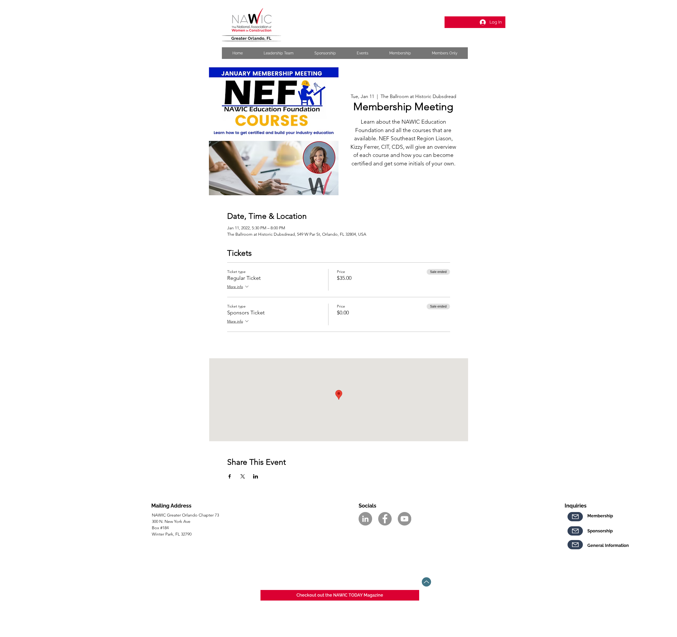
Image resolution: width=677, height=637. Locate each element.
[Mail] (575, 516)
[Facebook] (385, 519)
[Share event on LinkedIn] (255, 476)
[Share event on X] (242, 476)
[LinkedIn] (365, 519)
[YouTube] (404, 519)
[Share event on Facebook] (229, 476)
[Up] (426, 582)
